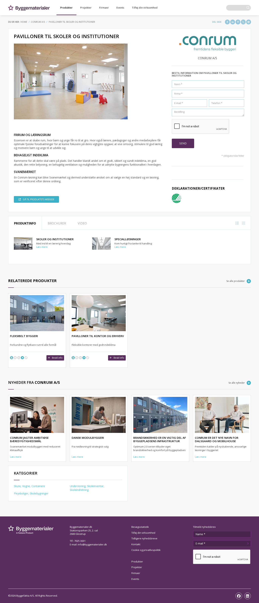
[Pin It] (237, 22)
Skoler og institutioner (55, 239)
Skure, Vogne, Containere (29, 486)
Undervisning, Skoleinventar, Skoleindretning (87, 488)
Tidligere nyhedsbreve (144, 538)
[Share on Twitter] (243, 22)
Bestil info (57, 357)
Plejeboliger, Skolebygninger (31, 493)
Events (120, 7)
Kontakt (135, 544)
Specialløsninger (128, 239)
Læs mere (42, 247)
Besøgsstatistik (140, 527)
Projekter (86, 7)
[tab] (25, 223)
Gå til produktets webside (38, 199)
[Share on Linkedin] (232, 22)
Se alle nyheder (236, 382)
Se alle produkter (235, 281)
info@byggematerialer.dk (92, 544)
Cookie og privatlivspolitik (146, 550)
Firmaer (104, 7)
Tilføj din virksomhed (145, 7)
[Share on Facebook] (227, 22)
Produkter (66, 7)
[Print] (248, 22)
